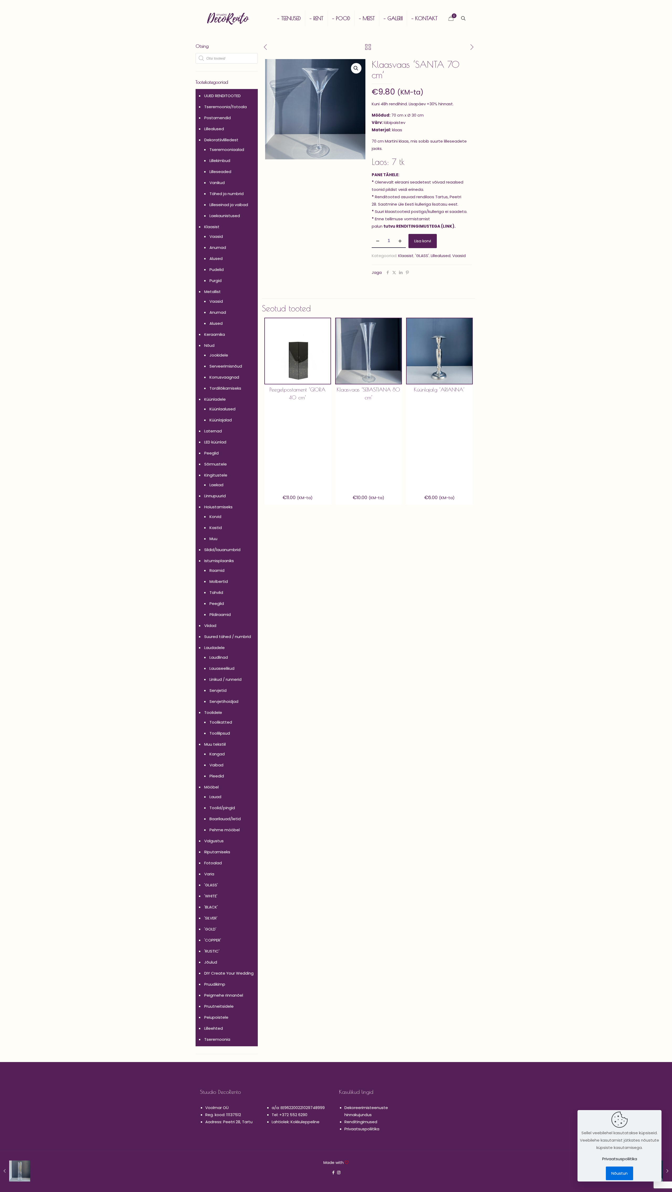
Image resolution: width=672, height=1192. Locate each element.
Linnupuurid (215, 496)
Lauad (215, 796)
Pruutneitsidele (219, 1006)
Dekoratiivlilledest (221, 140)
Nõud (209, 345)
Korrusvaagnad (224, 377)
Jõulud (210, 962)
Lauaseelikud (221, 668)
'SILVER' (210, 918)
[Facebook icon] (333, 1172)
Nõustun (619, 1173)
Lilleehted (213, 1028)
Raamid (216, 570)
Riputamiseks (217, 852)
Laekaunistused (224, 215)
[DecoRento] (228, 18)
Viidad (210, 625)
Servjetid (218, 690)
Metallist (212, 291)
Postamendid (217, 118)
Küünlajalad (220, 420)
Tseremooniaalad (226, 149)
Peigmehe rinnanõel (223, 995)
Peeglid (211, 453)
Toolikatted (220, 722)
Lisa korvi (422, 241)
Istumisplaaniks (219, 560)
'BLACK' (211, 907)
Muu (213, 538)
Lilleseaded (220, 171)
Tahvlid (216, 592)
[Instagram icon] (339, 1172)
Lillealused (440, 255)
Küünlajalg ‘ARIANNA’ (439, 389)
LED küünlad (215, 442)
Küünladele (215, 399)
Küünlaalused (222, 409)
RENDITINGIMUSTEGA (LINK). (425, 226)
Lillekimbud (219, 160)
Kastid (215, 527)
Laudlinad (218, 657)
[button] (356, 68)
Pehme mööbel (224, 830)
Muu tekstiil (215, 744)
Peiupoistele (216, 1017)
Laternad (213, 431)
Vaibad (216, 765)
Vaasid (459, 255)
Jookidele (218, 355)
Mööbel (211, 787)
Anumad (217, 247)
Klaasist (405, 255)
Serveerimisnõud (225, 366)
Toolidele (213, 712)
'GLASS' (422, 255)
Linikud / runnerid (225, 679)
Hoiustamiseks (218, 507)
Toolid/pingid (222, 808)
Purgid (215, 280)
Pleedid (216, 776)
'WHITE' (210, 896)
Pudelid (216, 269)
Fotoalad (213, 863)
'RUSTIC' (211, 951)
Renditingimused (360, 1122)
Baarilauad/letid (225, 819)
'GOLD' (210, 929)
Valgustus (214, 841)
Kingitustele (215, 475)
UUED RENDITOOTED (222, 95)
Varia (209, 874)
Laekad (216, 485)
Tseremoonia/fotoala (225, 106)
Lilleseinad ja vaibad (228, 204)
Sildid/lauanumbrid (222, 549)
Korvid (215, 516)
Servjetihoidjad (223, 701)
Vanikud (217, 182)
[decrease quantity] (377, 241)
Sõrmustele (215, 464)
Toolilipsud (219, 733)
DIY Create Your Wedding (229, 973)
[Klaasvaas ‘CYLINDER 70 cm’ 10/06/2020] (15, 1170)
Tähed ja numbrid (226, 193)
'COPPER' (212, 940)
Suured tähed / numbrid (227, 636)
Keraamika (214, 334)
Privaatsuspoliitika (361, 1129)
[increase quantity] (400, 241)
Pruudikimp (214, 984)
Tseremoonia (217, 1039)
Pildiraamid (220, 614)
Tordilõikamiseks (225, 388)
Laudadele (214, 647)
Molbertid (218, 581)
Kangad (217, 754)
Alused (216, 258)
